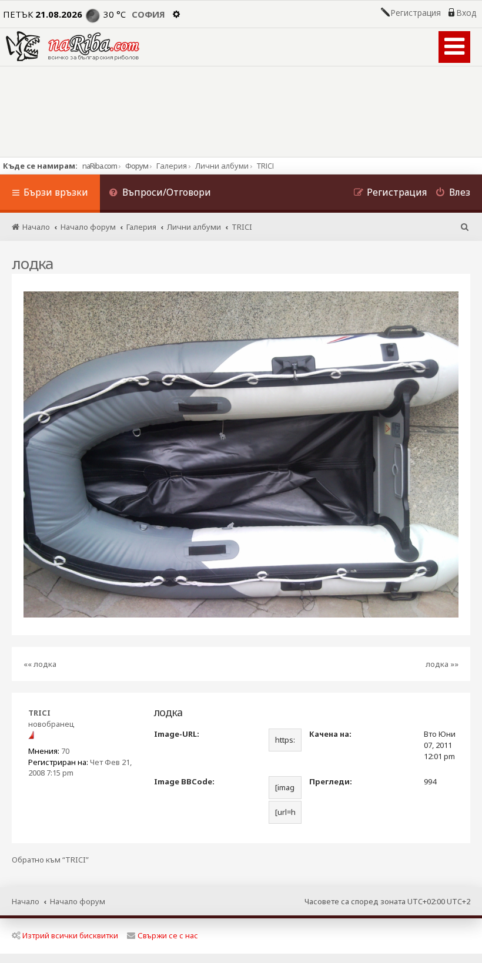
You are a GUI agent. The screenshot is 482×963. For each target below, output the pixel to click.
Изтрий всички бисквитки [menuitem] (70, 935)
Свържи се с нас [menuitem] (168, 935)
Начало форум (77, 901)
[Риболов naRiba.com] (72, 46)
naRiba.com (99, 165)
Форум (136, 165)
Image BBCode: (184, 781)
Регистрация (415, 13)
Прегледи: (330, 781)
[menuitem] (160, 194)
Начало (25, 901)
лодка (32, 263)
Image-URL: (176, 734)
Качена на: (330, 734)
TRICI (39, 712)
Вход (466, 13)
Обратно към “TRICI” (50, 860)
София (148, 14)
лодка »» (442, 664)
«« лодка (40, 664)
